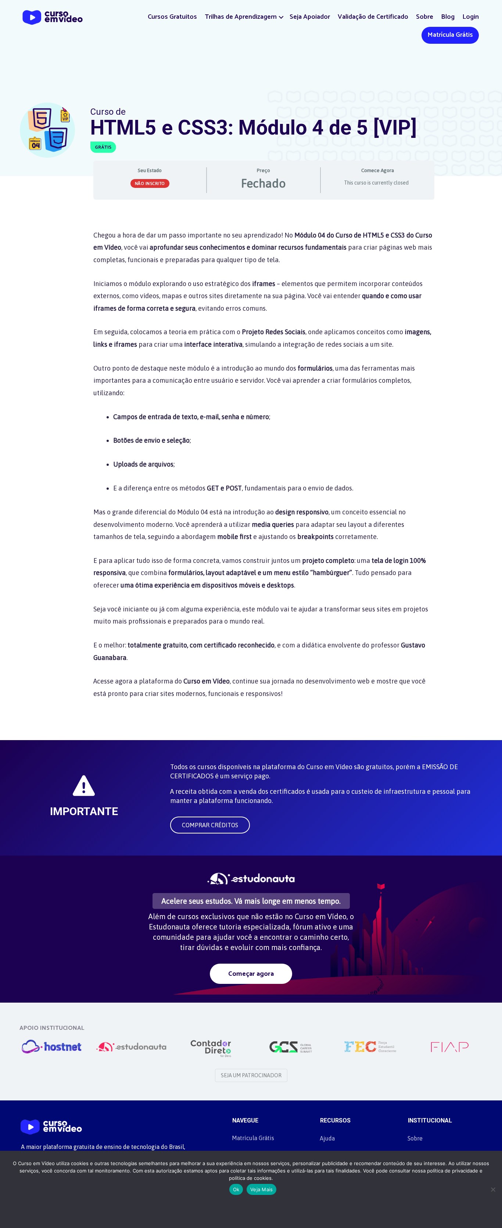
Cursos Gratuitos (172, 16)
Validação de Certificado (373, 16)
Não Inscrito (150, 183)
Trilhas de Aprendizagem (241, 16)
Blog (448, 16)
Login (470, 16)
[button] (281, 17)
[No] (492, 1189)
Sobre (424, 16)
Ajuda (327, 1138)
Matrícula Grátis (450, 34)
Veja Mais (261, 1189)
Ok (236, 1189)
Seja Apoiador (310, 16)
